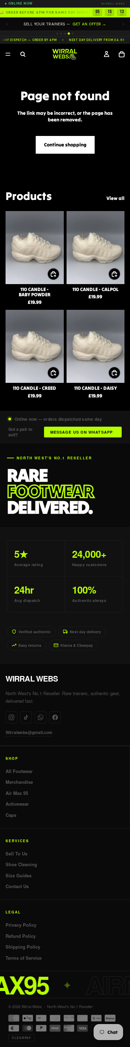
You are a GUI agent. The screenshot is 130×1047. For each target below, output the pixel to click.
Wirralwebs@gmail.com (29, 732)
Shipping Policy (23, 947)
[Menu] (8, 54)
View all (115, 198)
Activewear (17, 804)
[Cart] (121, 54)
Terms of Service (24, 958)
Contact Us (17, 886)
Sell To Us (16, 854)
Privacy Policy (21, 925)
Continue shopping (65, 145)
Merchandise (19, 782)
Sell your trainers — (65, 24)
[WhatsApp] (40, 717)
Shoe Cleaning (21, 864)
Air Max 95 (17, 793)
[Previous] (7, 24)
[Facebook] (55, 717)
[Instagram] (11, 717)
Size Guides (19, 875)
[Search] (23, 54)
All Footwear (19, 771)
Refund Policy (21, 936)
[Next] (123, 24)
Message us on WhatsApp (81, 432)
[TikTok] (26, 717)
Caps (11, 815)
